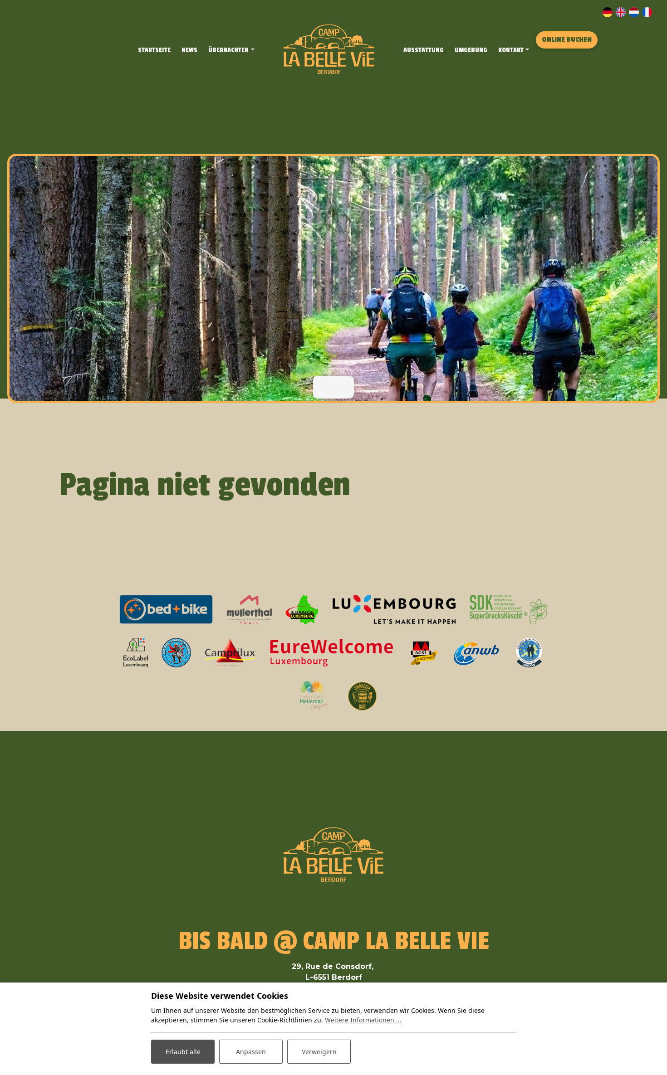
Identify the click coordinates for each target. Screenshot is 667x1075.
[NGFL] (176, 652)
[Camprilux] (230, 652)
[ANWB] (476, 652)
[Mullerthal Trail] (249, 609)
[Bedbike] (166, 609)
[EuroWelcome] (331, 652)
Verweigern (319, 1051)
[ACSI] (423, 652)
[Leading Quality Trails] (529, 652)
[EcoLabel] (135, 652)
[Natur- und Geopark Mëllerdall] (312, 695)
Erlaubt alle (183, 1051)
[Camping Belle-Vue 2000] (329, 49)
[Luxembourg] (394, 609)
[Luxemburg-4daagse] (302, 609)
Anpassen (251, 1051)
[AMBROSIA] (362, 695)
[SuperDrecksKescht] (509, 609)
